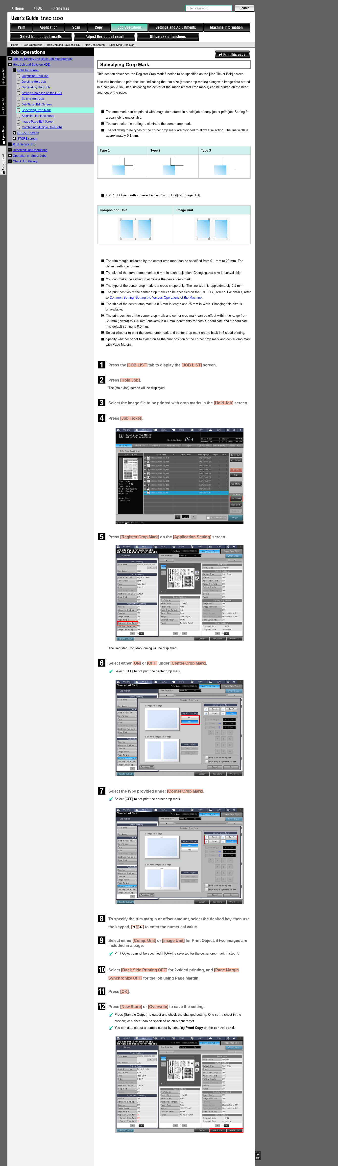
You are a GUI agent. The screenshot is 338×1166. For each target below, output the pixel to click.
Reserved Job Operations (30, 150)
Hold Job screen (95, 44)
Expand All (3, 70)
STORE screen (27, 138)
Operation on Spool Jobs (29, 155)
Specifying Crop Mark (36, 110)
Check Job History (25, 161)
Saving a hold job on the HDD (42, 93)
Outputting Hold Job (35, 76)
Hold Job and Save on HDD (63, 44)
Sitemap (61, 8)
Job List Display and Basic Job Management (42, 58)
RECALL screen (28, 132)
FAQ (37, 8)
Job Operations (33, 44)
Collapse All (3, 100)
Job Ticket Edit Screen (37, 104)
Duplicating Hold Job (36, 87)
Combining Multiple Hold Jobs (42, 127)
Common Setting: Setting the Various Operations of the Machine (156, 297)
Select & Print (3, 160)
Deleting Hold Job (34, 81)
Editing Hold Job (33, 98)
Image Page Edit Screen (38, 121)
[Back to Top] (258, 1155)
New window (3, 130)
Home (16, 8)
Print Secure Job (24, 144)
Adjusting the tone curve (38, 115)
